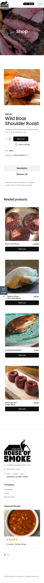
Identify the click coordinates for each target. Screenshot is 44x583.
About (6, 493)
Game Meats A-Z (21, 155)
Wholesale (8, 489)
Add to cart (21, 139)
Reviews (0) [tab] (22, 174)
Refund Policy (9, 497)
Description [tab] (22, 168)
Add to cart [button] (22, 249)
